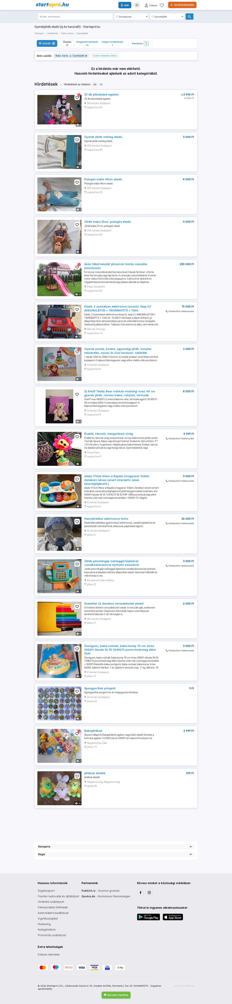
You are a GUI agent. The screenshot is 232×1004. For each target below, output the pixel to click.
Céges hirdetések (112, 43)
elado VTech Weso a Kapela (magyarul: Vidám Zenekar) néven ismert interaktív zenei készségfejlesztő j (116, 479)
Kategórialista (47, 929)
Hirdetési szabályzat (51, 901)
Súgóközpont (46, 890)
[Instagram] (149, 892)
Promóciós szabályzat (52, 935)
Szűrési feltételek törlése (104, 55)
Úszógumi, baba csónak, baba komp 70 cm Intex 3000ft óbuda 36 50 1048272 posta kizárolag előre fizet (120, 649)
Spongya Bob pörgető (99, 688)
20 (94, 84)
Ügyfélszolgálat (48, 918)
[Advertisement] (116, 822)
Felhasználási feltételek (53, 907)
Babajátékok (93, 730)
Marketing (44, 924)
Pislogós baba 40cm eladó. (103, 179)
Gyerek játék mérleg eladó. (103, 137)
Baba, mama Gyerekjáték (70, 56)
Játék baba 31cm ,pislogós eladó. (107, 221)
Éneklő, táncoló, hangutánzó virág (108, 433)
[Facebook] (140, 892)
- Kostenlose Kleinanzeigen (106, 896)
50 (101, 84)
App (126, 5)
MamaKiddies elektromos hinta (106, 518)
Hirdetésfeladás (183, 4)
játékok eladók (94, 773)
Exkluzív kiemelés (49, 954)
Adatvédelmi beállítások (53, 913)
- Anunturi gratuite (101, 890)
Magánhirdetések (87, 43)
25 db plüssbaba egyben (101, 94)
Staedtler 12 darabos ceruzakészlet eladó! (114, 603)
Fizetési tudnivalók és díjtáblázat (58, 896)
